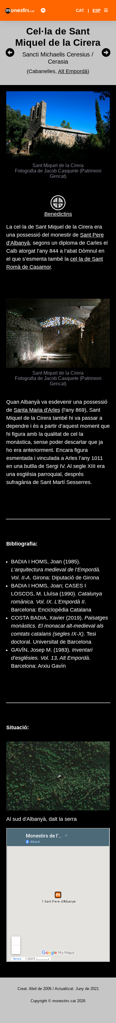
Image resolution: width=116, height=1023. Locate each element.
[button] (106, 10)
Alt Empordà (72, 71)
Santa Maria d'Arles (37, 410)
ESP (97, 10)
